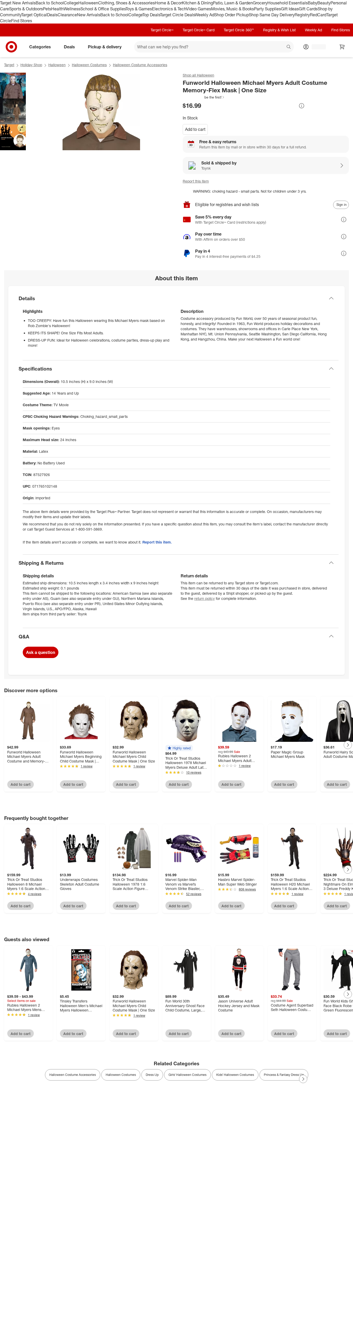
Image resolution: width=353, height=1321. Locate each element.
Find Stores (21, 20)
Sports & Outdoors (26, 8)
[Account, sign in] (316, 46)
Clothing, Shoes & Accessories (126, 2)
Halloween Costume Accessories (140, 65)
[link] (204, 97)
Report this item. (157, 542)
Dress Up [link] (152, 1075)
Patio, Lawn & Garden (233, 2)
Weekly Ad (204, 14)
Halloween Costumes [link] (121, 1075)
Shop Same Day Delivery (272, 14)
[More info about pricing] (301, 106)
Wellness (72, 8)
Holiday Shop (31, 65)
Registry (302, 14)
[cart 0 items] (342, 46)
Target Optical (34, 14)
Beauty (324, 2)
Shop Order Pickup (231, 14)
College (71, 2)
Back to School (50, 2)
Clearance (67, 14)
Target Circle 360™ (239, 30)
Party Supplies (267, 8)
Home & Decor (168, 2)
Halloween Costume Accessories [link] (72, 1075)
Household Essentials (287, 2)
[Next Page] (348, 745)
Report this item (196, 181)
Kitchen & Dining (197, 2)
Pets (47, 8)
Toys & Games (139, 8)
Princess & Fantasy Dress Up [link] (284, 1075)
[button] (204, 97)
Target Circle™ (162, 30)
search (289, 47)
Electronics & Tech (169, 8)
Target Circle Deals (177, 14)
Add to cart (195, 129)
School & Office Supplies (103, 8)
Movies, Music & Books (232, 8)
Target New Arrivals (18, 2)
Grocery (260, 2)
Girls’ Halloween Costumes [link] (187, 1075)
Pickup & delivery (104, 46)
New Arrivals (88, 14)
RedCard (318, 14)
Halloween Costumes (89, 65)
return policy (204, 598)
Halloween (88, 2)
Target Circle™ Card (198, 30)
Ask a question (40, 652)
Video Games (198, 8)
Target (9, 65)
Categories (40, 46)
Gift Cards (308, 8)
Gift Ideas (290, 8)
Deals (52, 14)
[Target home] (11, 47)
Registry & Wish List (279, 30)
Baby (312, 2)
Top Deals (151, 14)
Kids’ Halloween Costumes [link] (235, 1075)
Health (57, 8)
